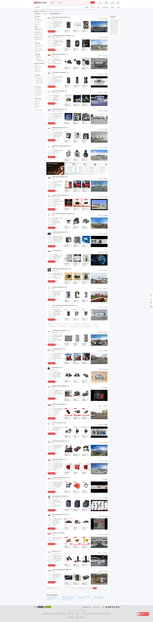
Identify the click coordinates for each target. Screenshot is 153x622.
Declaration (77, 616)
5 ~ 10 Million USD (38, 80)
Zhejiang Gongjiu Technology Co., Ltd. (60, 127)
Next (94, 588)
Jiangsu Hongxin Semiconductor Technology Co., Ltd (63, 213)
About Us (69, 610)
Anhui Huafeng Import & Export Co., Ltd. (60, 441)
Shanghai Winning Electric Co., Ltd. (59, 109)
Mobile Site (83, 610)
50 (57, 588)
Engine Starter (89, 326)
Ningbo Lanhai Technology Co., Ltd (59, 91)
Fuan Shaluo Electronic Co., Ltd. (59, 422)
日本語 (88, 614)
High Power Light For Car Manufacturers (117, 30)
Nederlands (77, 614)
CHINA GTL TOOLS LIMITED (58, 533)
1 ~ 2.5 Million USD (38, 81)
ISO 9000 (37, 69)
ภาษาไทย (94, 614)
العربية (81, 614)
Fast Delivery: (50, 81)
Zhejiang (37, 102)
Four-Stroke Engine (37, 21)
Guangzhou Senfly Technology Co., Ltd (60, 386)
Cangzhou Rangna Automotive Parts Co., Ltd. (61, 268)
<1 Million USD (38, 76)
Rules (119, 7)
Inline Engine (36, 18)
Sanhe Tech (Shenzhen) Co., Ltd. (60, 330)
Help (98, 7)
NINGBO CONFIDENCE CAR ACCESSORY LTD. (61, 569)
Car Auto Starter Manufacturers (116, 33)
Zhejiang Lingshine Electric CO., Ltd (59, 232)
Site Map (79, 610)
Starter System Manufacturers (116, 21)
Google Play (48, 607)
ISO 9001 (37, 65)
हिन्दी (90, 614)
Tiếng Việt (102, 614)
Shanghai (37, 106)
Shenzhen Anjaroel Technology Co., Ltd (60, 195)
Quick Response (39, 57)
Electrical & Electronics (38, 35)
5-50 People (38, 88)
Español (50, 614)
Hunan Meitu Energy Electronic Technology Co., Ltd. (63, 35)
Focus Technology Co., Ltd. (77, 617)
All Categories (37, 7)
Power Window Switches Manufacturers (117, 29)
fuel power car (96, 326)
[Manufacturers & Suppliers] (39, 2)
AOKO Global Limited (56, 250)
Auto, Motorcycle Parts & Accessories (39, 37)
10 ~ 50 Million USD (38, 78)
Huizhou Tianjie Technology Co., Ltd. (60, 176)
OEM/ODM (38, 56)
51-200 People (38, 90)
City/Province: (50, 100)
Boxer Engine (36, 24)
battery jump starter (67, 324)
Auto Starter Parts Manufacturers (116, 26)
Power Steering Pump (52, 326)
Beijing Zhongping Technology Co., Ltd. (60, 496)
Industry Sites (90, 612)
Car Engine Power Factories (98, 598)
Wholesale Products (70, 612)
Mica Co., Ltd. (56, 551)
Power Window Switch (62, 326)
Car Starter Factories (81, 598)
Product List (37, 13)
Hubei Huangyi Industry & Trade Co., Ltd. (60, 514)
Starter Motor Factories (50, 599)
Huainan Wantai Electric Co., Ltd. (59, 459)
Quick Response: (51, 26)
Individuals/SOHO (38, 50)
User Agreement (71, 616)
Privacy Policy (82, 616)
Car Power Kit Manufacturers (51, 598)
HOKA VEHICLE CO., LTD (57, 367)
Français (59, 614)
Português (54, 614)
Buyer (92, 7)
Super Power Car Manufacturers (52, 596)
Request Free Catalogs (52, 28)
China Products (51, 612)
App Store (40, 607)
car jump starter (58, 324)
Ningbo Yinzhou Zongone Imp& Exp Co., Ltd (61, 146)
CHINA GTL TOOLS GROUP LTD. (59, 404)
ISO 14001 (37, 66)
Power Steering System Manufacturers (117, 20)
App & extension (105, 7)
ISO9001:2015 (38, 68)
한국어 (84, 614)
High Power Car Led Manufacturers (116, 32)
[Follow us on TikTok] (108, 607)
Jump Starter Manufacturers (60, 4)
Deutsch (72, 614)
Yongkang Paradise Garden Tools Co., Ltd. (61, 477)
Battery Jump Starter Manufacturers (83, 4)
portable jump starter (86, 324)
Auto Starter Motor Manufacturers (67, 598)
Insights (108, 612)
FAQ (73, 610)
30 (55, 588)
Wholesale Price (77, 612)
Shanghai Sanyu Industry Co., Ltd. (59, 287)
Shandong (37, 103)
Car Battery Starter (76, 324)
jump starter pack (95, 324)
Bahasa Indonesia (108, 614)
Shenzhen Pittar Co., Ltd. (59, 349)
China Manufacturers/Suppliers (60, 612)
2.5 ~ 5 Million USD (38, 83)
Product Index (103, 612)
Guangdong (37, 100)
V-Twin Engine (37, 22)
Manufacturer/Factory (38, 47)
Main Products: (50, 23)
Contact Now (52, 31)
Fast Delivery (38, 59)
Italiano (68, 614)
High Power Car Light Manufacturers (117, 27)
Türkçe (98, 614)
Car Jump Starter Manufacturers (71, 4)
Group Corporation (38, 49)
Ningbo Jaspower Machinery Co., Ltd (60, 54)
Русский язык (64, 614)
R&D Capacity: (50, 24)
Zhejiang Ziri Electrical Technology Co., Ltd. (61, 17)
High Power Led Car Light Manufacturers (69, 596)
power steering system (73, 326)
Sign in (118, 3)
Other (36, 52)
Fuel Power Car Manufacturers (116, 24)
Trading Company (39, 44)
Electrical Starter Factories (66, 599)
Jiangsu (37, 105)
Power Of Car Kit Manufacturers (99, 596)
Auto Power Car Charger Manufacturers (84, 596)
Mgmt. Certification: (51, 118)
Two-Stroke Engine (37, 19)
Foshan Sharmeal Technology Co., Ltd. (60, 72)
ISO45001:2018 (38, 71)
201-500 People (38, 93)
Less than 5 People (39, 91)
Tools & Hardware (39, 39)
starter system (82, 326)
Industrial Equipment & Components (38, 32)
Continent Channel (84, 612)
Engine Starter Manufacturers (115, 23)
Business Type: (50, 21)
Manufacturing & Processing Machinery (38, 29)
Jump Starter (50, 324)
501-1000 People (38, 94)
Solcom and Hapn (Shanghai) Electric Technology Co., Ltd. (64, 305)
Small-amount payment (40, 61)
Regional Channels (97, 612)
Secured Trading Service (55, 13)
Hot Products (46, 612)
